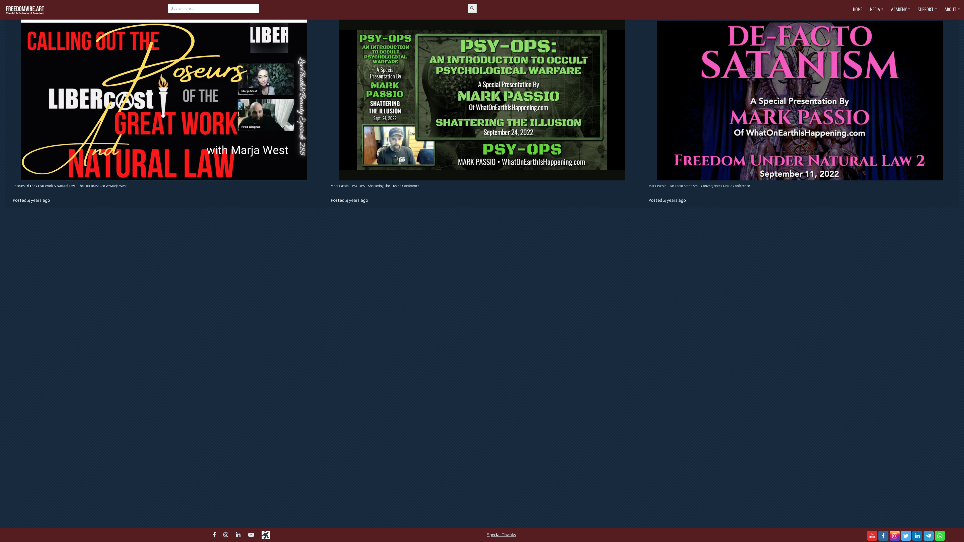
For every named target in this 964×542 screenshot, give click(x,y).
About (950, 9)
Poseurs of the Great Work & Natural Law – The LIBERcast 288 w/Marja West (70, 185)
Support (926, 9)
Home (857, 9)
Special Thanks (501, 534)
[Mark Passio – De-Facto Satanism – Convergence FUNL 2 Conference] (800, 100)
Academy (899, 9)
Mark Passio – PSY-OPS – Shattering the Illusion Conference (375, 185)
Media (875, 9)
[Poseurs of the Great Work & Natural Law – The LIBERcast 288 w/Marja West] (164, 99)
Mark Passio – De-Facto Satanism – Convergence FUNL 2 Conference (699, 185)
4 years (34, 200)
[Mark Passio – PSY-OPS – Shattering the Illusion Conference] (482, 99)
